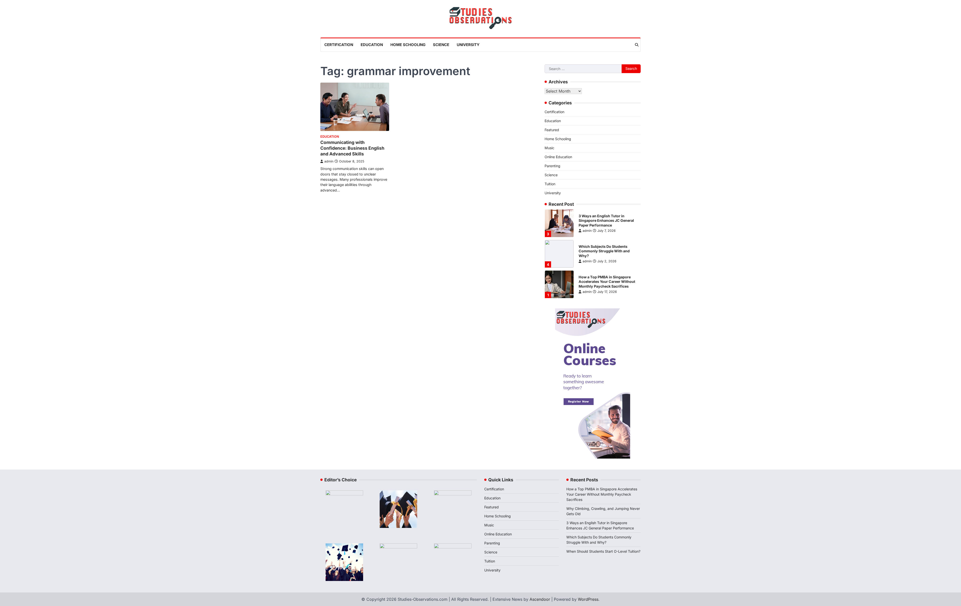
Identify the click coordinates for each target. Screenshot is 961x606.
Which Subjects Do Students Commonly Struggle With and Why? (604, 251)
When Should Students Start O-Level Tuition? (603, 551)
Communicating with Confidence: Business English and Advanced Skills (352, 148)
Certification (338, 44)
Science (441, 44)
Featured (552, 130)
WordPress (588, 599)
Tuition (550, 184)
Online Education (558, 157)
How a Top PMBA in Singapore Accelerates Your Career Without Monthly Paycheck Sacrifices (607, 281)
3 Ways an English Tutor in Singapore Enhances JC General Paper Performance (606, 220)
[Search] (636, 45)
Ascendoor (540, 599)
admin (328, 161)
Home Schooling (407, 44)
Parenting (552, 166)
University (468, 44)
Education (372, 44)
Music (549, 148)
